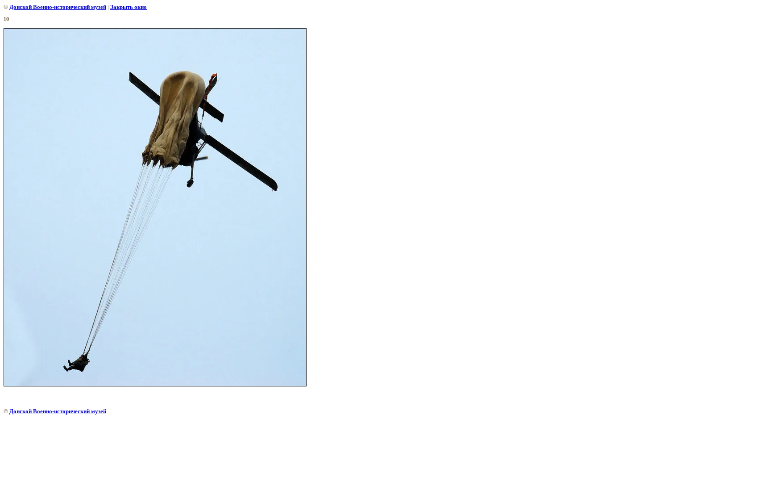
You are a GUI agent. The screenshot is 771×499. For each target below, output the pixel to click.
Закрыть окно (128, 7)
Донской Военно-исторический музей (57, 7)
